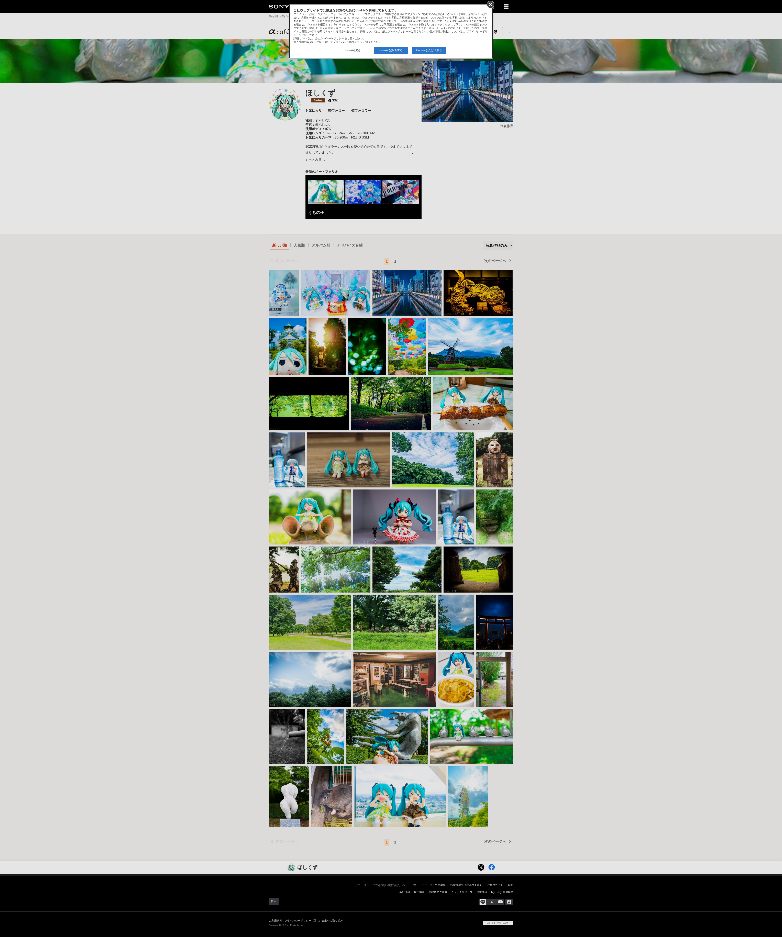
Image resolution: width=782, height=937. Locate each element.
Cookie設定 (352, 50)
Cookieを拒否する (391, 50)
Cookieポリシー (334, 38)
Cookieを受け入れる (429, 50)
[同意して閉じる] (490, 4)
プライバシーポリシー (346, 42)
